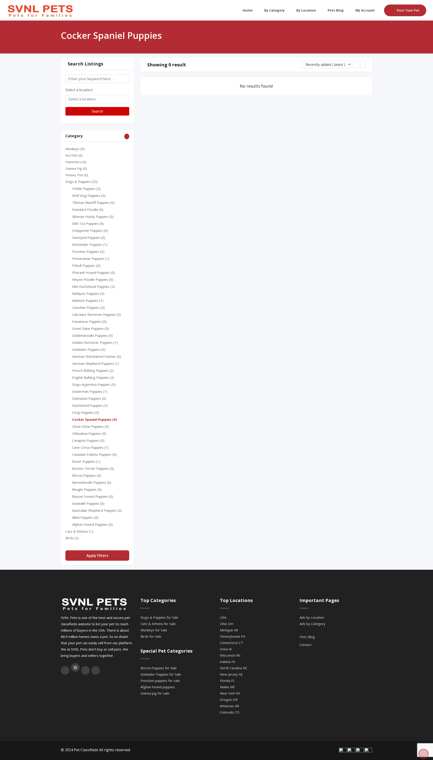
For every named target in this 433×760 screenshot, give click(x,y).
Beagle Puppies (87, 489)
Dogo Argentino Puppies (93, 384)
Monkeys (75, 148)
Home (248, 10)
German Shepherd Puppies (95, 363)
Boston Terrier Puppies (93, 468)
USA (223, 617)
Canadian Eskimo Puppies (94, 454)
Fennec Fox (76, 175)
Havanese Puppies (89, 321)
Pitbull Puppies (86, 265)
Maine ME (227, 687)
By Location (306, 10)
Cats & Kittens (79, 531)
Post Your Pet (408, 10)
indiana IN (227, 661)
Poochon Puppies (88, 251)
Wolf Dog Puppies (88, 195)
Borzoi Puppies (86, 475)
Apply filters (97, 555)
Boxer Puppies (86, 461)
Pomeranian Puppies (90, 258)
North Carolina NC (233, 668)
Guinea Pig (76, 168)
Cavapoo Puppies (88, 440)
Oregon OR (229, 699)
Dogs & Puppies (81, 181)
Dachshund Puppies (90, 405)
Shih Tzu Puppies (88, 223)
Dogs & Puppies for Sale (159, 617)
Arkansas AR (229, 706)
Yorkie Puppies (86, 188)
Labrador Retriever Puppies (96, 314)
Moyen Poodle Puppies (92, 279)
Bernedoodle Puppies (91, 482)
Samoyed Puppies (88, 237)
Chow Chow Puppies (90, 426)
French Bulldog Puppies (93, 370)
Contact (305, 644)
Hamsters (75, 162)
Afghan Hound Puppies (92, 524)
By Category (274, 10)
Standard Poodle (87, 209)
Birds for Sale (150, 636)
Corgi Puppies (85, 412)
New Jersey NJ (231, 674)
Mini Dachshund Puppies (93, 286)
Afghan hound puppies (157, 687)
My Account (365, 10)
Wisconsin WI (230, 655)
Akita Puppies (85, 517)
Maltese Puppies (88, 300)
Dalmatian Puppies (89, 398)
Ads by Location (311, 617)
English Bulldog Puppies (93, 377)
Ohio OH (226, 623)
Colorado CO (230, 712)
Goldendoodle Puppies (92, 335)
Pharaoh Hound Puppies (93, 272)
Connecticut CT (231, 642)
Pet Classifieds (86, 749)
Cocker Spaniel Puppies (94, 419)
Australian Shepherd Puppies (97, 510)
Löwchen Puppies (88, 307)
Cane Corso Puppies (90, 447)
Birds (72, 538)
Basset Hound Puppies (92, 496)
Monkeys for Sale (153, 630)
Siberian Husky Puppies (93, 216)
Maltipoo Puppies (88, 293)
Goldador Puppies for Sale (160, 674)
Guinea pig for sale (154, 693)
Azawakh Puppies (88, 503)
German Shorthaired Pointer (96, 356)
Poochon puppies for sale (160, 680)
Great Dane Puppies (90, 328)
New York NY (230, 693)
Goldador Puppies (88, 349)
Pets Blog (336, 10)
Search (97, 111)
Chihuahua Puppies (89, 433)
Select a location (79, 89)
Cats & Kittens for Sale (158, 623)
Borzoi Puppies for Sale (158, 668)
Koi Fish (74, 155)
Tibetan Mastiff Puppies (93, 202)
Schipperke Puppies (90, 230)
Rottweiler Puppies (89, 244)
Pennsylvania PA (232, 636)
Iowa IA (226, 649)
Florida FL (227, 680)
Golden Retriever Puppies (95, 342)
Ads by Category (312, 623)
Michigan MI (229, 630)
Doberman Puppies (89, 391)
